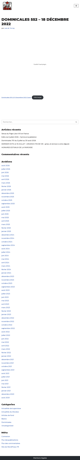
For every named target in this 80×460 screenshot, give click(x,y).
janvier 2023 (6, 314)
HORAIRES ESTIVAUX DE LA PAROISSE (17, 147)
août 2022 (5, 332)
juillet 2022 (5, 335)
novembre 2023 (7, 280)
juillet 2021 (5, 377)
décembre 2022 (7, 318)
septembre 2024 (8, 245)
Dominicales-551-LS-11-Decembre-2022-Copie (16, 97)
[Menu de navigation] (76, 5)
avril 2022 (5, 346)
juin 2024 (5, 256)
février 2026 (6, 186)
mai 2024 (5, 259)
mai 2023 (5, 301)
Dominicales (6, 422)
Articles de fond (7, 415)
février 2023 (6, 311)
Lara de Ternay (9, 28)
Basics (4, 419)
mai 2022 (5, 342)
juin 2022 (5, 339)
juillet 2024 (5, 252)
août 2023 (5, 290)
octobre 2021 (6, 366)
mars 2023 (5, 307)
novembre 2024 (7, 238)
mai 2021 (4, 384)
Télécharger (38, 97)
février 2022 (6, 353)
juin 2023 (5, 297)
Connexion (5, 436)
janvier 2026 (6, 190)
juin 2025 (4, 214)
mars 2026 (5, 183)
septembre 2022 (8, 328)
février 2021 (5, 387)
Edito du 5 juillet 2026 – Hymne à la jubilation (19, 137)
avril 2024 (5, 263)
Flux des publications (9, 440)
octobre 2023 (6, 283)
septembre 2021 (7, 370)
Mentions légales (40, 458)
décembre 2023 (7, 276)
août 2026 (5, 166)
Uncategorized (7, 426)
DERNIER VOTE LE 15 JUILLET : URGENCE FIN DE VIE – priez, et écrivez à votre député (35, 144)
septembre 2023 (8, 287)
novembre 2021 (7, 363)
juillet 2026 (5, 169)
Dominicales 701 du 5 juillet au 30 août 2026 (18, 140)
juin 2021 (4, 380)
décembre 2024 (7, 235)
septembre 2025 (8, 204)
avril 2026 (5, 179)
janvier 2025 (6, 231)
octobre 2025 (6, 200)
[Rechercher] (76, 122)
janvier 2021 (6, 391)
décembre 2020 (7, 394)
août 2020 (5, 398)
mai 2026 (5, 176)
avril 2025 (5, 221)
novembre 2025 (7, 197)
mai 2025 (5, 217)
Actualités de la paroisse (11, 408)
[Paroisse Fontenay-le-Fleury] (7, 5)
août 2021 (5, 373)
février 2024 (6, 269)
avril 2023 (5, 304)
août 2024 (5, 249)
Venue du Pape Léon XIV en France (15, 134)
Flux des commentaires (10, 443)
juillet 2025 (5, 211)
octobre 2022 (6, 325)
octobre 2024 (6, 242)
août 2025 (5, 207)
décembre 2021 (7, 359)
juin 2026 (5, 172)
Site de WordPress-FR (10, 447)
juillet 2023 (5, 294)
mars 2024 (5, 266)
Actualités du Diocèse (10, 412)
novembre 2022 (7, 321)
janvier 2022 (6, 356)
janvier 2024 (6, 273)
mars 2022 (5, 349)
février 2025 (6, 228)
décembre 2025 (7, 193)
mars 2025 (5, 224)
